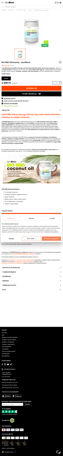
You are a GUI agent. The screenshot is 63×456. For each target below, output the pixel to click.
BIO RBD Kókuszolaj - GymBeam (16, 62)
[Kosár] (60, 2)
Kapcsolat (4, 332)
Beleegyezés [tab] (10, 218)
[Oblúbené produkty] (58, 3)
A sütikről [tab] (52, 218)
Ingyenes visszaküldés (11, 103)
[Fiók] (56, 3)
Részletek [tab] (31, 218)
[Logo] (10, 3)
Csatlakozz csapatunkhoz (8, 344)
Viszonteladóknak (6, 346)
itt (38, 257)
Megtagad (11, 238)
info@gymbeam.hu (6, 374)
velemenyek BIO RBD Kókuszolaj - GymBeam (23, 253)
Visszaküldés (5, 349)
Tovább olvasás (6, 73)
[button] (31, 88)
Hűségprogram (5, 353)
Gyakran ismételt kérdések (8, 351)
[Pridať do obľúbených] (60, 62)
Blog (3, 335)
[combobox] (31, 6)
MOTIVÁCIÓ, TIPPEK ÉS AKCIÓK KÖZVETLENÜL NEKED (16, 401)
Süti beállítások (5, 356)
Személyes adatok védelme (9, 339)
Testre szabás (30, 238)
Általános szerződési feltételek (9, 337)
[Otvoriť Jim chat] (59, 452)
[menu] (2, 3)
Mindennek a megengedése (51, 238)
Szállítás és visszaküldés (8, 342)
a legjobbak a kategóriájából (21, 260)
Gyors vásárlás (29, 94)
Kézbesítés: (9, 98)
